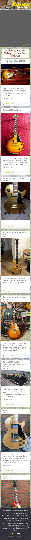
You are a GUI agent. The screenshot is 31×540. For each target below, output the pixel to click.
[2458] (15, 433)
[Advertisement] (15, 25)
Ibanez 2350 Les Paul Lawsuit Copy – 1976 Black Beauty (15, 365)
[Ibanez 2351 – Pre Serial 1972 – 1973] (15, 257)
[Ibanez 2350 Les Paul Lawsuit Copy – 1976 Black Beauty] (15, 378)
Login (24, 45)
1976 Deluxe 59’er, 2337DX (14, 61)
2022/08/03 (7, 291)
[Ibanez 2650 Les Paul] (15, 134)
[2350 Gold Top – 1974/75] (15, 201)
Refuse (19, 533)
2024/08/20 (7, 172)
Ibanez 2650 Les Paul (12, 110)
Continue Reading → (8, 98)
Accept (12, 533)
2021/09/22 (7, 356)
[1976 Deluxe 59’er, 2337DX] (15, 74)
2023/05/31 (7, 226)
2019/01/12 (7, 470)
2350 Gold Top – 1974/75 (13, 179)
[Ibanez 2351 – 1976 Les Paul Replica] (15, 321)
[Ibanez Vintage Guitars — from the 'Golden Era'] (20, 5)
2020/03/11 (7, 404)
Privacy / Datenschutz (15, 536)
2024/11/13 (7, 103)
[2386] (15, 499)
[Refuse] (29, 524)
